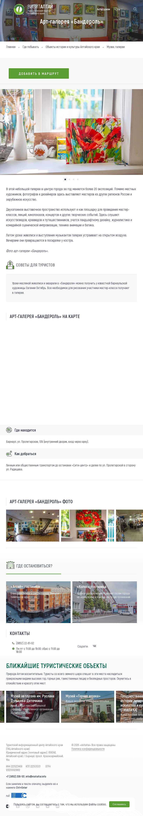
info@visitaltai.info (36, 776)
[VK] (94, 646)
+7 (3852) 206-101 (15, 776)
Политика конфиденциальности (88, 748)
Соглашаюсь (119, 804)
